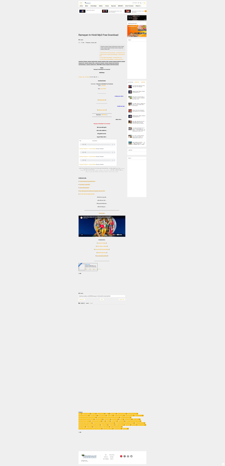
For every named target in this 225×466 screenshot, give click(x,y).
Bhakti (100, 5)
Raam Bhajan (114, 421)
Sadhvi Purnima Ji (119, 424)
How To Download (129, 5)
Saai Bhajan (111, 424)
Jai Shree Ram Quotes (119, 415)
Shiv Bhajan (89, 426)
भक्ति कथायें (120, 5)
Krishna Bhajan (98, 419)
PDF (103, 421)
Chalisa (93, 413)
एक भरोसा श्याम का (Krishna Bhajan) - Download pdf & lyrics (111, 59)
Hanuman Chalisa (102, 415)
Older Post (122, 299)
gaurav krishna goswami (83, 415)
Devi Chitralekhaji (121, 413)
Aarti (80, 413)
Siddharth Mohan (117, 428)
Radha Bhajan (121, 421)
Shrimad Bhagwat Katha (107, 428)
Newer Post (81, 299)
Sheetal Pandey (82, 426)
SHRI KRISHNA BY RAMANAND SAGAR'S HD (101, 426)
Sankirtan (134, 424)
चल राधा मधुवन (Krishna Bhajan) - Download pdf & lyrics (111, 57)
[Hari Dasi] (88, 3)
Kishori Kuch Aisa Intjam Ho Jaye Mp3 (92, 10)
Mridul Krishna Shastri (95, 421)
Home (81, 5)
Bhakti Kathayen (86, 413)
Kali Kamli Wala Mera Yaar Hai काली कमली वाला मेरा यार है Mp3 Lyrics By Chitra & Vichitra (138, 122)
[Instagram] (133, 3)
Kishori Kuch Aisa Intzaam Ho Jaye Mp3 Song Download (108, 417)
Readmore (137, 33)
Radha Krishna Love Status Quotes (132, 421)
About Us (138, 5)
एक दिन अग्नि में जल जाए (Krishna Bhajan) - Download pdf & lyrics (112, 52)
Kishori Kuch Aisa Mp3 (125, 417)
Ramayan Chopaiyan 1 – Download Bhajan (88, 148)
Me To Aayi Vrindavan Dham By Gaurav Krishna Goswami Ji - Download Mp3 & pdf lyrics (138, 136)
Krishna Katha (107, 419)
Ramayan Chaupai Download (136, 10)
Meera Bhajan (136, 419)
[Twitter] (138, 3)
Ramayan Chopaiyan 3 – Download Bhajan (88, 164)
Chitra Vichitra (100, 413)
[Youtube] (140, 3)
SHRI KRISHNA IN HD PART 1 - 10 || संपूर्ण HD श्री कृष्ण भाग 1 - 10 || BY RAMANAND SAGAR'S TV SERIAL (138, 143)
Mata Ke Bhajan (128, 419)
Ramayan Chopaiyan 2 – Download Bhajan (88, 156)
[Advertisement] (102, 23)
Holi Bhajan (110, 415)
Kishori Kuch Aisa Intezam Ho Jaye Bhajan (87, 417)
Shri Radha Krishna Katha (116, 426)
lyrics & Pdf (114, 419)
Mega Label (113, 5)
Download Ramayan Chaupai (113, 10)
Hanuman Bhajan (93, 415)
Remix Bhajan (94, 5)
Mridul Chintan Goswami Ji (84, 421)
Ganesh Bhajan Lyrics (132, 413)
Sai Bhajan (128, 424)
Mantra (121, 419)
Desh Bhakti (113, 413)
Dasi (87, 5)
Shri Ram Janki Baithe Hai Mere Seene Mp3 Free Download (90, 428)
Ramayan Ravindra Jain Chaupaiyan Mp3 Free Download (89, 424)
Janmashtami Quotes (129, 415)
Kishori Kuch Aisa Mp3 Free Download (86, 419)
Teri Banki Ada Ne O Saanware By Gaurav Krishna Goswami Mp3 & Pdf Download (138, 104)
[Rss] (136, 3)
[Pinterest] (135, 3)
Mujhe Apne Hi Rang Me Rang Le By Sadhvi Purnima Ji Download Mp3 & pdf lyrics (138, 97)
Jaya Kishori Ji (138, 415)
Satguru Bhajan (141, 424)
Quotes (107, 5)
